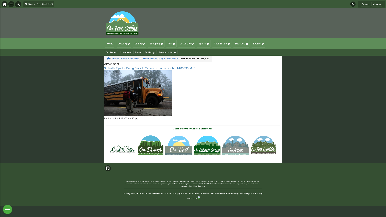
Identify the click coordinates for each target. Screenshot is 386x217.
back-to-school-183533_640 (177, 68)
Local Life (185, 43)
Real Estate (220, 43)
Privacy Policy (130, 193)
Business (240, 43)
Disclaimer (158, 193)
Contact (365, 4)
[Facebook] (353, 4)
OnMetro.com (218, 193)
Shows (137, 52)
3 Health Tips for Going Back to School (129, 68)
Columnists (125, 52)
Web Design (233, 193)
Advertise (376, 4)
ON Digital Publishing (252, 193)
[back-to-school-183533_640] (138, 115)
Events (257, 43)
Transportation (166, 52)
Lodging (122, 43)
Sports (202, 43)
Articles (109, 52)
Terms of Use (145, 193)
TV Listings (150, 52)
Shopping (154, 43)
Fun (170, 43)
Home (109, 43)
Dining (138, 43)
